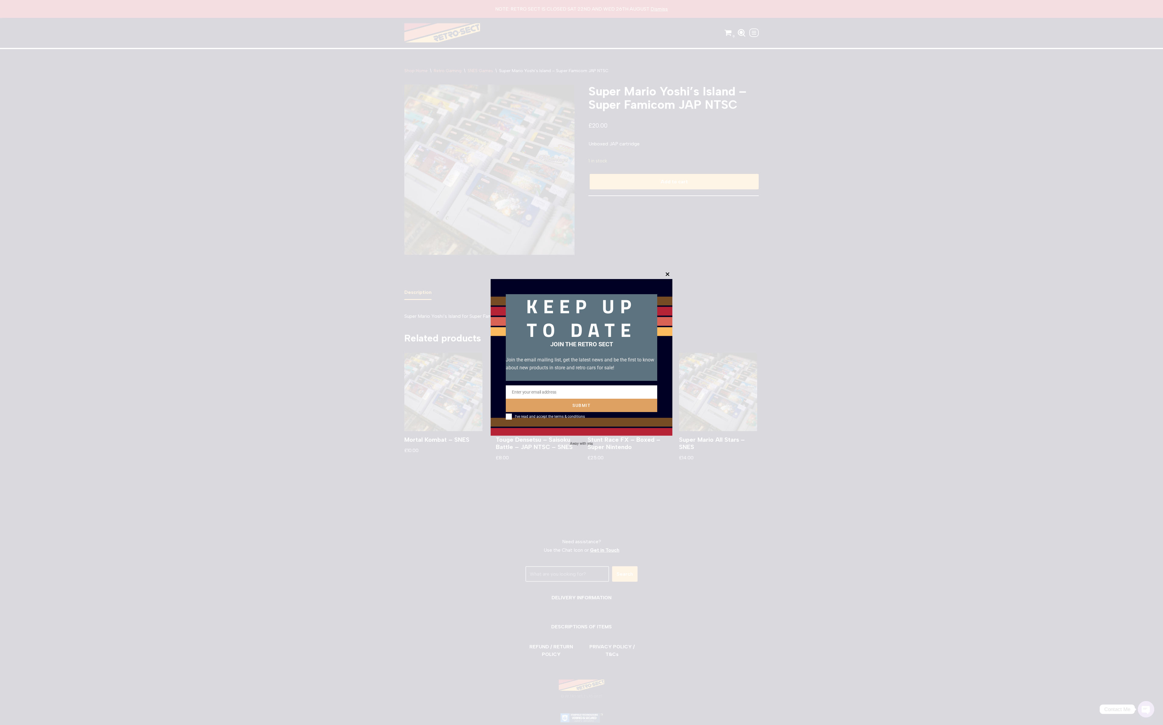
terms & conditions (569, 416)
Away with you (581, 443)
